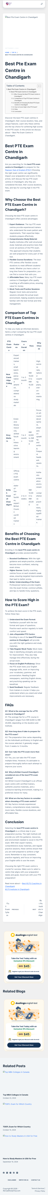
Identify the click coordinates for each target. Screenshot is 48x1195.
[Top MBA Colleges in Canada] (24, 1081)
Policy (43, 1191)
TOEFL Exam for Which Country (16, 1127)
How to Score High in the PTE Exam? (26, 107)
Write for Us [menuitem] (23, 1180)
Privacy (38, 1191)
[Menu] (42, 4)
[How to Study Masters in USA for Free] (24, 1145)
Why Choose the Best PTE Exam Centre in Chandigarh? (27, 95)
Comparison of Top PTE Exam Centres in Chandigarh (26, 99)
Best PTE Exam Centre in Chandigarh (24, 92)
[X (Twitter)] (7, 1173)
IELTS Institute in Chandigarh (17, 889)
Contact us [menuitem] (35, 1180)
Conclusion (17, 111)
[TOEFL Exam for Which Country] (24, 1113)
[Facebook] (4, 1173)
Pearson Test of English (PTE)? (18, 170)
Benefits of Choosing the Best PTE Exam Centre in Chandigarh (27, 104)
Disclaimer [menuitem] (12, 1180)
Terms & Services (37, 1188)
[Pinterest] (14, 1173)
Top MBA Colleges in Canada (15, 1095)
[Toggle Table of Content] (38, 86)
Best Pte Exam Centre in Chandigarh (22, 89)
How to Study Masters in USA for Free (19, 1158)
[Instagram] (10, 1173)
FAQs (16, 109)
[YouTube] (17, 1173)
